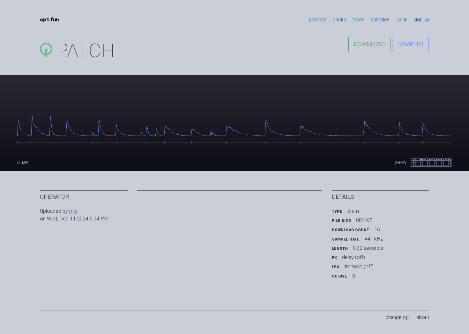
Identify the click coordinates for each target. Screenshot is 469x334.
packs (339, 20)
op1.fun (49, 20)
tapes (358, 20)
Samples (410, 44)
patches (318, 20)
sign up (421, 20)
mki (73, 211)
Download (369, 44)
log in (401, 20)
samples (380, 20)
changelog (397, 317)
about (422, 317)
